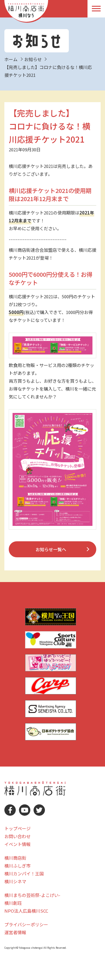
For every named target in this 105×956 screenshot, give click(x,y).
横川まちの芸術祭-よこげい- (32, 895)
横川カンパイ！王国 (24, 873)
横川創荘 (13, 903)
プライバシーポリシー (26, 924)
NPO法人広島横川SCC (26, 911)
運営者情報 (15, 932)
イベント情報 (17, 844)
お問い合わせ (17, 836)
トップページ (17, 828)
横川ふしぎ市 (17, 866)
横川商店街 (15, 858)
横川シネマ (15, 881)
